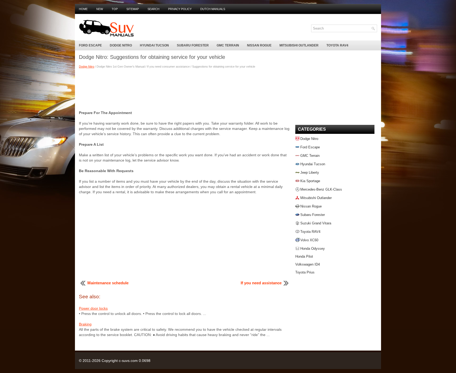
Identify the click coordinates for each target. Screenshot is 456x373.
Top (115, 9)
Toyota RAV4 (337, 45)
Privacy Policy (180, 9)
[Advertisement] (184, 89)
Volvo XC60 (309, 240)
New (99, 9)
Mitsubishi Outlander (299, 45)
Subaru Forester (193, 45)
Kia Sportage (310, 181)
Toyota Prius (305, 272)
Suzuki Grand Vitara (315, 223)
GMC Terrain (228, 45)
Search (153, 9)
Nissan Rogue (259, 45)
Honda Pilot (304, 256)
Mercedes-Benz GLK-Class (321, 189)
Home (83, 9)
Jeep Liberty (309, 172)
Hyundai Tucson (154, 45)
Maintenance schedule (108, 283)
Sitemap (132, 9)
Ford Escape (90, 45)
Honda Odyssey (312, 249)
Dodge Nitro (121, 45)
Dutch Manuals (212, 9)
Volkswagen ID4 (307, 264)
